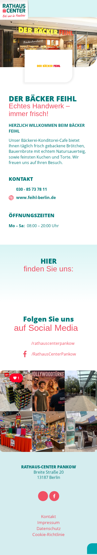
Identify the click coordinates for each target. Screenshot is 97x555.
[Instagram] (43, 496)
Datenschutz (49, 528)
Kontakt (48, 516)
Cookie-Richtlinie (48, 534)
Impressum (48, 522)
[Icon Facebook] (54, 496)
